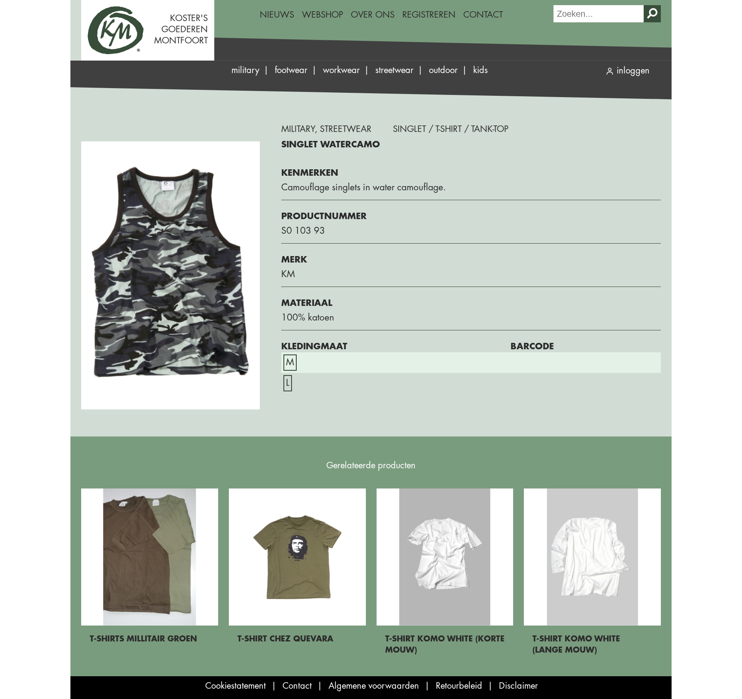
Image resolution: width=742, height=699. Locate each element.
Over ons (373, 14)
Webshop (322, 14)
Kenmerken (309, 172)
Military (245, 70)
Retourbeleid (459, 685)
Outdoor (443, 70)
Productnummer (324, 216)
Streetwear (394, 70)
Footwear (291, 70)
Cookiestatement (235, 685)
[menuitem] (277, 15)
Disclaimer (518, 685)
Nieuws (277, 14)
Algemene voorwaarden (373, 685)
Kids (480, 70)
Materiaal (306, 303)
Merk (294, 259)
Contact (483, 14)
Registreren (429, 14)
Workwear (341, 70)
